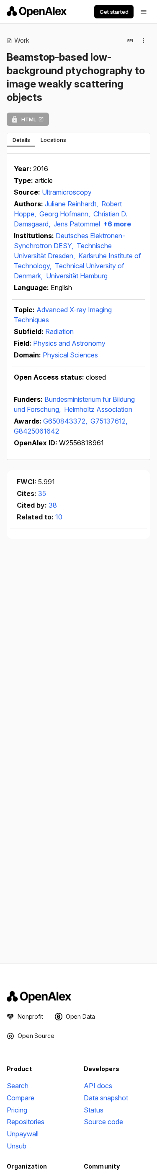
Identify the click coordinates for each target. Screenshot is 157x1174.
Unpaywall (23, 1134)
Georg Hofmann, (65, 214)
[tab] (21, 139)
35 (42, 493)
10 (58, 517)
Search (17, 1086)
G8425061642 (36, 431)
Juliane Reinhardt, (72, 204)
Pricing (17, 1110)
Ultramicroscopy (67, 192)
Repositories (25, 1121)
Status (93, 1110)
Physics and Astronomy (69, 343)
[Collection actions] (143, 40)
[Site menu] (143, 11)
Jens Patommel (77, 224)
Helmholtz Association (98, 409)
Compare (20, 1098)
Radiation (59, 331)
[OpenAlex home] (37, 11)
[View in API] (130, 40)
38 (53, 505)
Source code (103, 1121)
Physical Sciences (70, 355)
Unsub (16, 1146)
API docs (98, 1086)
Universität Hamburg (77, 276)
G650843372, (66, 421)
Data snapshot (106, 1098)
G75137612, (108, 421)
